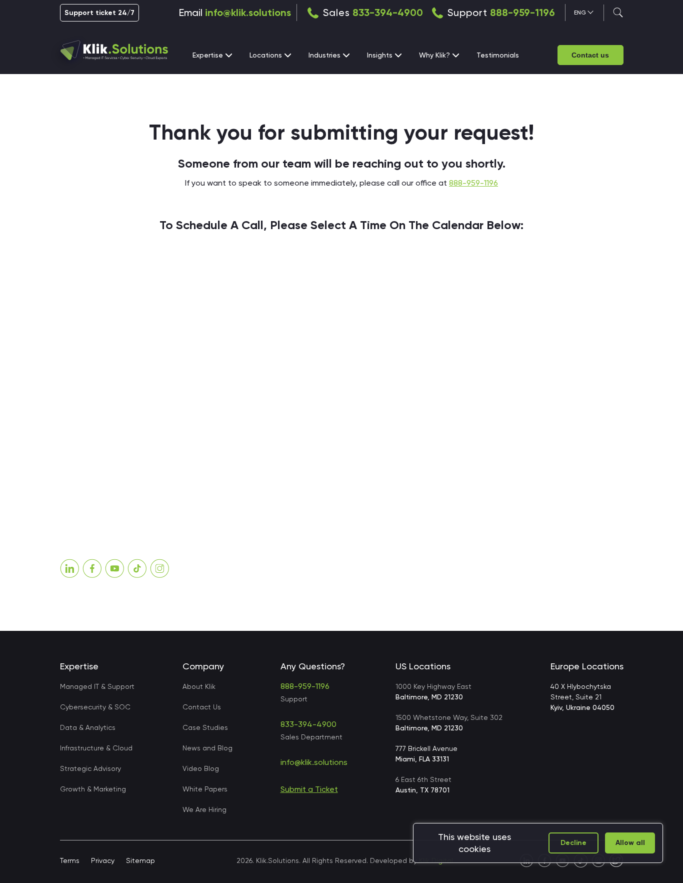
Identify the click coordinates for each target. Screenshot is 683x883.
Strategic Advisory (90, 768)
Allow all (630, 842)
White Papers (205, 789)
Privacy (102, 860)
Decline (573, 842)
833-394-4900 (387, 13)
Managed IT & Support (97, 686)
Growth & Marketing (93, 789)
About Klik (199, 686)
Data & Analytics (88, 727)
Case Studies (205, 727)
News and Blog (207, 748)
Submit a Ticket (309, 789)
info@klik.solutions (248, 13)
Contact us (590, 55)
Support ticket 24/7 (99, 13)
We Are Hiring (204, 809)
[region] (538, 843)
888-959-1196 (522, 13)
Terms (70, 860)
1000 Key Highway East (434, 691)
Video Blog (200, 768)
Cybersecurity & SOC (95, 707)
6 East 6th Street (424, 784)
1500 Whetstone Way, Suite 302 (449, 722)
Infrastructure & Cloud (96, 748)
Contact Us (201, 707)
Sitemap (140, 860)
